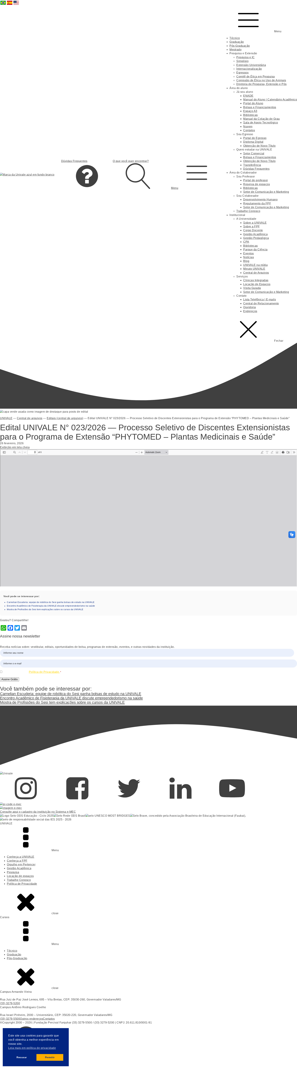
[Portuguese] (3, 4)
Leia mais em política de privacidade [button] (32, 1047)
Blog (246, 261)
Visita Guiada (252, 288)
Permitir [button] (50, 1057)
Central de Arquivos (256, 272)
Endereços (250, 311)
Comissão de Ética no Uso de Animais (261, 80)
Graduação (236, 41)
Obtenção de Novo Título (259, 145)
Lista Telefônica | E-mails (259, 299)
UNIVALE (6, 418)
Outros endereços (31, 1018)
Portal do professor (255, 180)
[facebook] (77, 800)
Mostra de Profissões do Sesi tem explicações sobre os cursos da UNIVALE (45, 609)
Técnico (234, 38)
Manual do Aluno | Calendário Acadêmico (270, 99)
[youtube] (232, 800)
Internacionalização (249, 68)
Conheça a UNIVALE (20, 856)
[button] (197, 174)
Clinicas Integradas (255, 280)
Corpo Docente (253, 230)
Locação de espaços (20, 876)
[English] (16, 4)
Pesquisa (13, 872)
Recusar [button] (21, 1057)
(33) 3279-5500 (10, 1018)
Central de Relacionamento (261, 303)
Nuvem (247, 126)
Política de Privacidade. (44, 671)
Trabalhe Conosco (248, 211)
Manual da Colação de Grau (261, 118)
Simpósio (242, 61)
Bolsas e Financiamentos (259, 107)
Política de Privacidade (22, 883)
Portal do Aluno (253, 103)
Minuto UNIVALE (254, 268)
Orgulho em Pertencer (21, 864)
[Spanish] (10, 4)
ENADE (248, 95)
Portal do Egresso (255, 138)
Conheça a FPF (17, 860)
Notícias (248, 257)
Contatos (249, 130)
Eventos (248, 253)
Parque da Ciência (255, 249)
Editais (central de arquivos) (65, 418)
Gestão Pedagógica (256, 238)
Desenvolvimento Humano (260, 199)
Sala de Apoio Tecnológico (260, 122)
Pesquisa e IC (245, 57)
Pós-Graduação (239, 45)
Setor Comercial (253, 153)
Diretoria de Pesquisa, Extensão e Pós (261, 84)
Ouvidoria (249, 307)
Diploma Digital (253, 141)
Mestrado (235, 49)
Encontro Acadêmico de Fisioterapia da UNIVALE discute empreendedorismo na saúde (51, 606)
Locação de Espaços (256, 284)
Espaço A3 (250, 111)
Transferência (252, 165)
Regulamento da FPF (257, 203)
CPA (246, 241)
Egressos (242, 72)
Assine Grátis (9, 679)
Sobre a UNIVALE (255, 222)
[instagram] (26, 800)
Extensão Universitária (251, 65)
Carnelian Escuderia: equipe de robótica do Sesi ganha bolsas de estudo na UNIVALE (51, 602)
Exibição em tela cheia (15, 447)
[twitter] (129, 800)
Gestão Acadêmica (255, 234)
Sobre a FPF (251, 226)
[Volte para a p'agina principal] (27, 175)
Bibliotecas (250, 115)
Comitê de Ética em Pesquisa (255, 76)
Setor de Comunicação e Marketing (266, 191)
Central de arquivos (29, 418)
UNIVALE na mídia (255, 265)
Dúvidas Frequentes (256, 168)
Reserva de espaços (256, 184)
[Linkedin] (180, 800)
